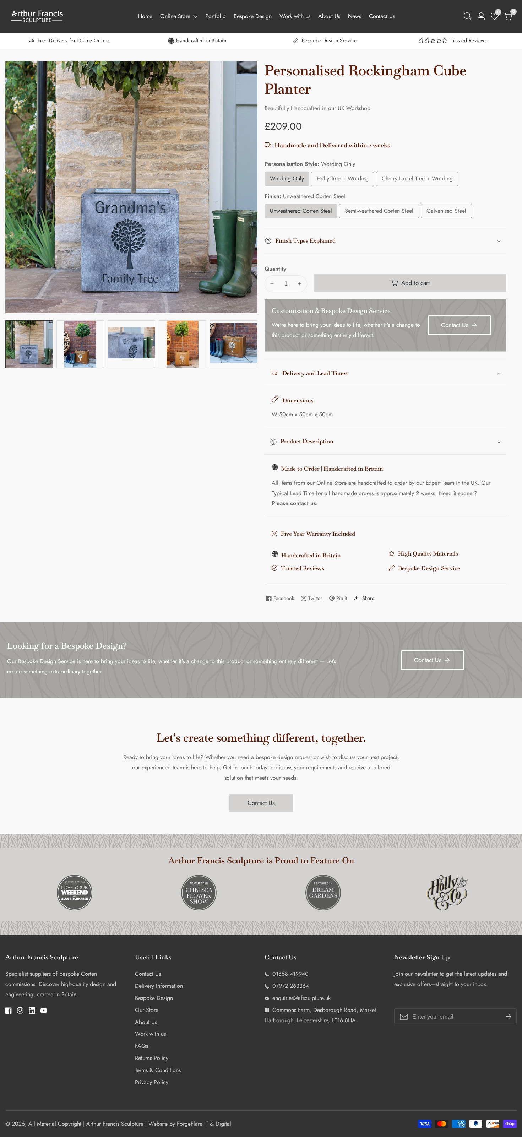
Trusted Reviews (469, 40)
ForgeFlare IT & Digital (204, 1124)
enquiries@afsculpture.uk (301, 998)
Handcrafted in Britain (201, 40)
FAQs (141, 1046)
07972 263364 (290, 986)
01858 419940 (290, 974)
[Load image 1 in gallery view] (29, 344)
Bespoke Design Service (329, 40)
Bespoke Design (253, 16)
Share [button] (368, 598)
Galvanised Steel (449, 212)
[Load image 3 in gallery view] (131, 344)
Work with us (294, 16)
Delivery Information (159, 986)
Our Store (146, 1010)
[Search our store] (469, 16)
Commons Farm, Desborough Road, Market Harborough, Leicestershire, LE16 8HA (320, 1015)
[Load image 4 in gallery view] (182, 344)
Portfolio (215, 16)
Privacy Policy (151, 1082)
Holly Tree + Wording (343, 180)
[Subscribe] (508, 1017)
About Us (329, 16)
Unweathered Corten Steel (301, 212)
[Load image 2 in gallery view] (80, 344)
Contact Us (382, 16)
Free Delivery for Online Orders (74, 40)
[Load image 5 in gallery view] (233, 344)
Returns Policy (151, 1058)
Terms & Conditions (158, 1070)
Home (145, 16)
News (354, 16)
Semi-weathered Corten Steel (379, 212)
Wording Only (289, 180)
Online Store (175, 16)
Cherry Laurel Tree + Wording (417, 180)
